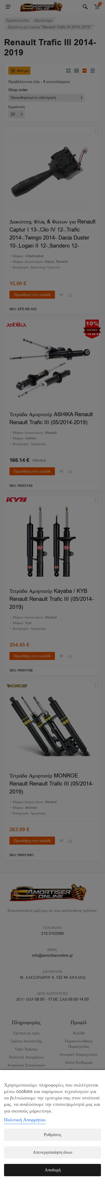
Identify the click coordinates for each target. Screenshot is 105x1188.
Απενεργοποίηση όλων (52, 1152)
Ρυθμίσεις (52, 1135)
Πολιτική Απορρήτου (25, 1120)
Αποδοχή (53, 1170)
